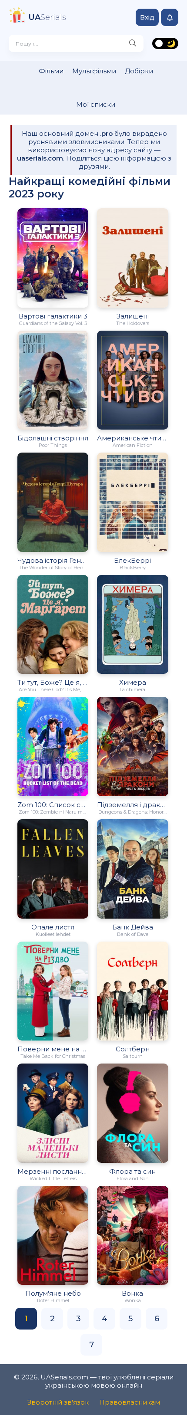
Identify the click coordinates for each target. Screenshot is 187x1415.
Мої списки (95, 104)
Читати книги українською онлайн (175, 1399)
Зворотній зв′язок (58, 1402)
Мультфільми (94, 71)
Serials (47, 17)
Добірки (139, 71)
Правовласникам (129, 1402)
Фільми (51, 71)
